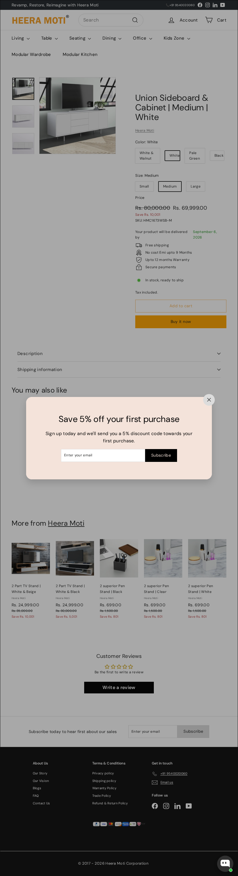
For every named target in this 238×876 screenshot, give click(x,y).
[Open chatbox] (225, 864)
